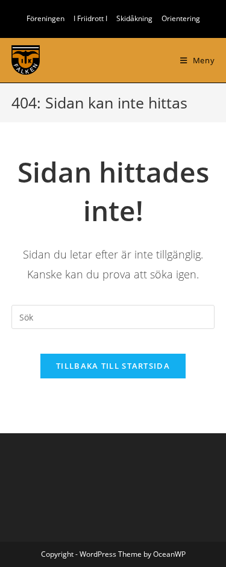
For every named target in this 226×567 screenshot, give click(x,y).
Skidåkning (134, 18)
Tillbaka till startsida (113, 365)
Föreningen (45, 18)
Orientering (181, 18)
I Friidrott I (90, 18)
